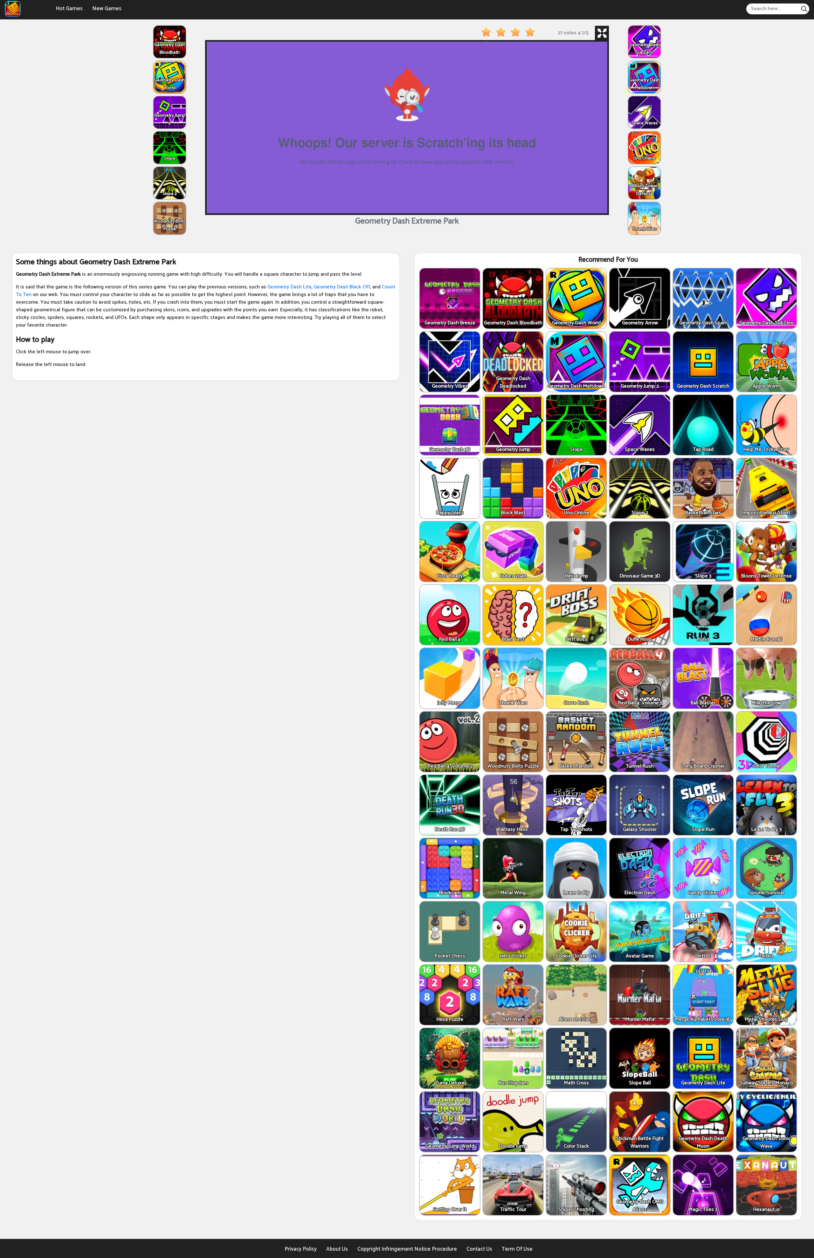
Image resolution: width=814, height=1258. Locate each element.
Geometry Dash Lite (289, 287)
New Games (106, 8)
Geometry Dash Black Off (342, 287)
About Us (337, 1249)
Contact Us (479, 1249)
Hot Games (69, 8)
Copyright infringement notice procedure (407, 1249)
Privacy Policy (301, 1249)
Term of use (517, 1249)
